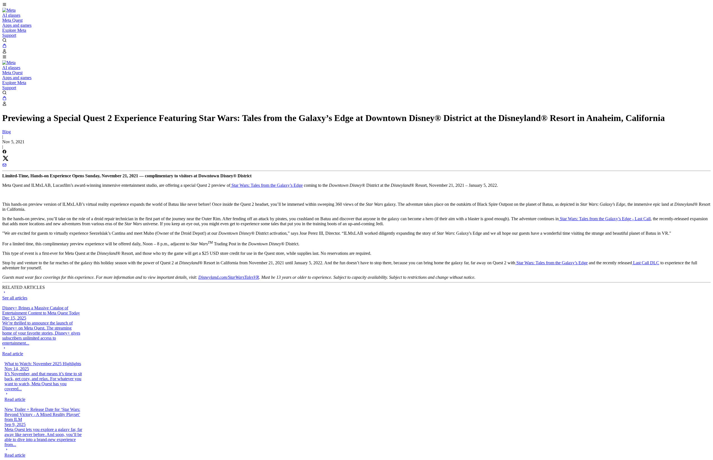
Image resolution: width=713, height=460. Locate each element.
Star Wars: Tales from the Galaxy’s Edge (266, 185)
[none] (42, 351)
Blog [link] (6, 131)
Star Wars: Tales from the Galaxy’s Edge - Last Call (605, 218)
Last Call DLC (645, 262)
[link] (9, 10)
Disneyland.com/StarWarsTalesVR (228, 277)
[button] (356, 5)
